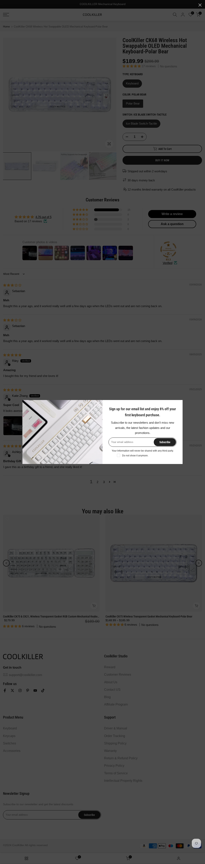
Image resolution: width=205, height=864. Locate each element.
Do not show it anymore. (135, 455)
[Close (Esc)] (200, 5)
